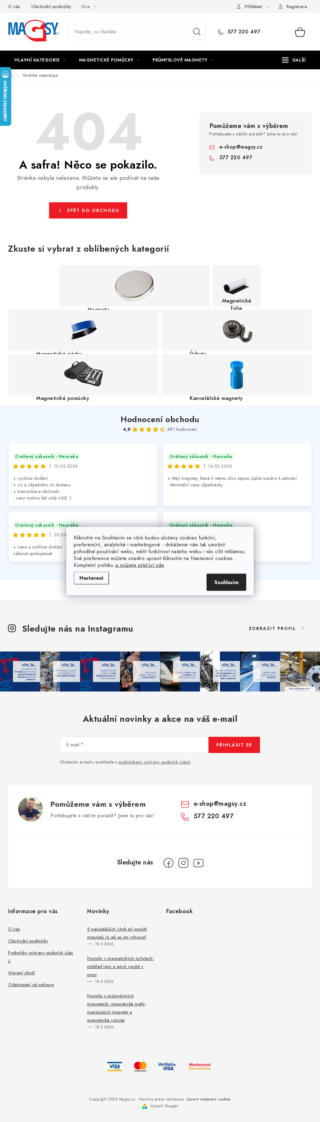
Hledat (197, 32)
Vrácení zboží (21, 973)
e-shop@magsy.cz (240, 146)
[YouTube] (198, 863)
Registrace (297, 6)
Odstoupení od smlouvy (31, 985)
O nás (14, 6)
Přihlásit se (234, 745)
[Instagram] (183, 863)
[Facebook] (168, 863)
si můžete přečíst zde (139, 565)
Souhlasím (226, 582)
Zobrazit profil (272, 628)
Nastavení (91, 578)
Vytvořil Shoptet (164, 1106)
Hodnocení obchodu (160, 419)
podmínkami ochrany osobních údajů (154, 762)
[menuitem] (40, 60)
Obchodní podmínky (51, 6)
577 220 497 (243, 32)
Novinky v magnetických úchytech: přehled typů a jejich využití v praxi (120, 966)
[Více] (294, 60)
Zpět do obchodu (93, 210)
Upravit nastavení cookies (208, 1099)
